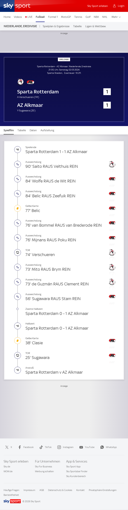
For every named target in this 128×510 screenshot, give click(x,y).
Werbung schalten (44, 471)
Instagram (68, 447)
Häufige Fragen (11, 490)
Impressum (29, 490)
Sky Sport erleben (97, 5)
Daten (33, 130)
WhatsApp (111, 447)
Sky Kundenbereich (76, 476)
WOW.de (8, 471)
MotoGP (66, 16)
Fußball (40, 16)
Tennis (78, 16)
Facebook (28, 447)
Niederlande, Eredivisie (20, 26)
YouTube (89, 447)
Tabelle (77, 26)
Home (7, 16)
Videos (18, 16)
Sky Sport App (73, 466)
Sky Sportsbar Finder (76, 471)
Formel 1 (53, 16)
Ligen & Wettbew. (95, 26)
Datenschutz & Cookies (60, 490)
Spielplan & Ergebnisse (56, 26)
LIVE (29, 16)
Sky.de (7, 466)
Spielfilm (9, 130)
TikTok (48, 447)
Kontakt (80, 490)
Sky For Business (43, 466)
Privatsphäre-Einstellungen (103, 490)
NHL (104, 16)
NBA (96, 16)
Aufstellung (47, 130)
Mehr (115, 16)
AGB (41, 490)
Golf (88, 16)
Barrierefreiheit (11, 495)
